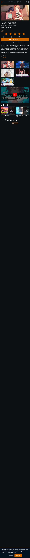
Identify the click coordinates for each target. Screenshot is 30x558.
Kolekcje (5, 105)
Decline (11, 555)
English (4, 57)
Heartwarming (6, 115)
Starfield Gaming (6, 27)
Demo (24, 42)
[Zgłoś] (26, 37)
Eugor (4, 117)
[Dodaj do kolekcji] (19, 37)
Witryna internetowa (5, 42)
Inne (2, 43)
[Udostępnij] (11, 37)
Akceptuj (18, 555)
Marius (20, 117)
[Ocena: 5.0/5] (15, 34)
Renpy (6, 43)
